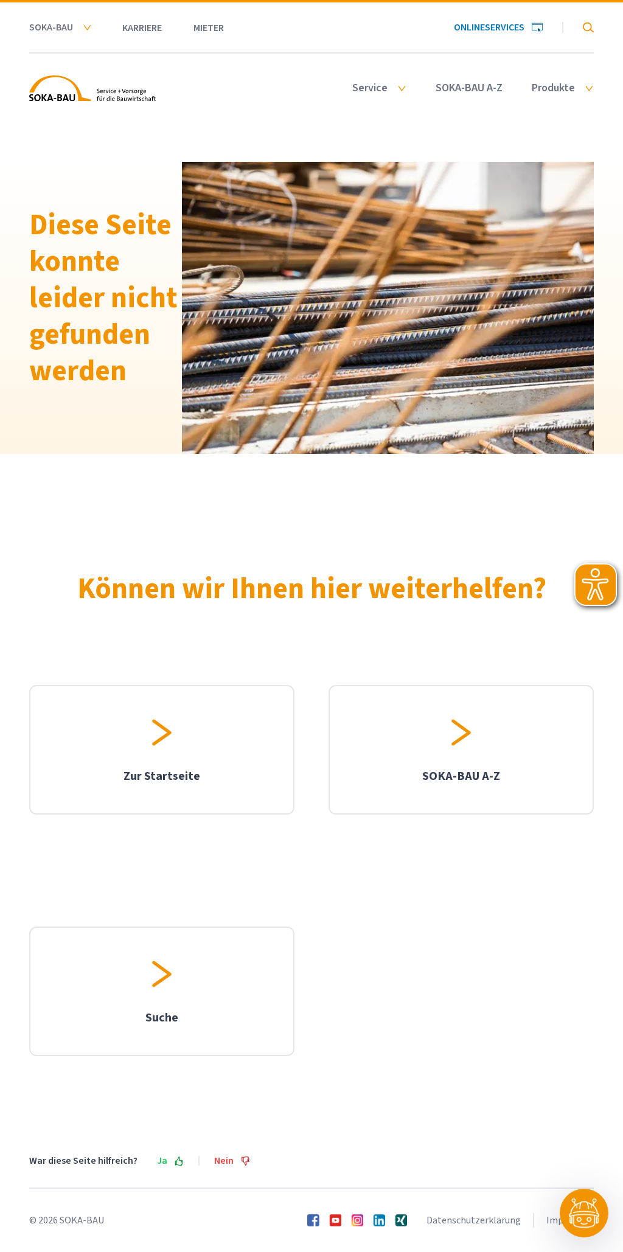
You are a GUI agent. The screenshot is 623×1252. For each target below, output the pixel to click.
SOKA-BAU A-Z (469, 88)
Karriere (142, 28)
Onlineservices (489, 27)
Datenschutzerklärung (473, 1220)
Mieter (208, 28)
